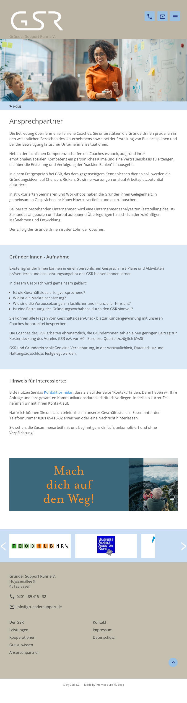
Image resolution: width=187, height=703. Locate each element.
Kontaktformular (58, 392)
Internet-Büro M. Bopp (110, 685)
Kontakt (99, 622)
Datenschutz (103, 637)
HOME (17, 107)
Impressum (102, 629)
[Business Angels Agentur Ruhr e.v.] (106, 556)
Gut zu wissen (21, 644)
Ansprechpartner (24, 652)
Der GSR (16, 622)
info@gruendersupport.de (39, 606)
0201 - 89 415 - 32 (31, 596)
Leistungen (18, 629)
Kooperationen (22, 637)
